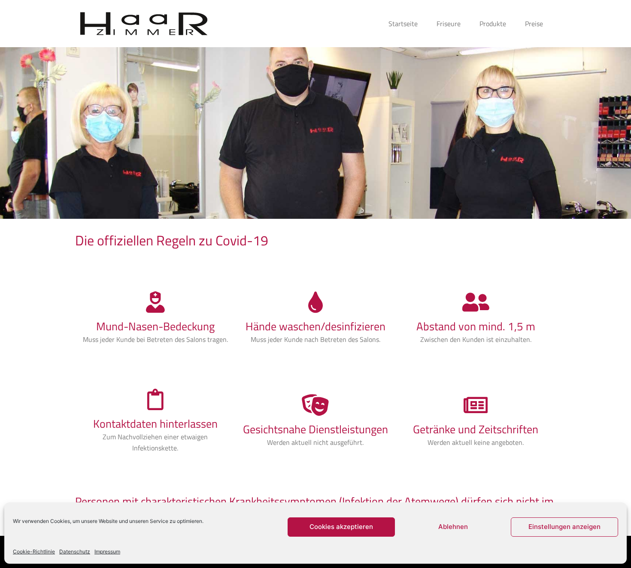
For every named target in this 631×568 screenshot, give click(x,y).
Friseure (449, 23)
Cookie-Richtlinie (34, 551)
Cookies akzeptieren (341, 527)
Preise (534, 23)
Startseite (403, 23)
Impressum (107, 551)
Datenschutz (74, 551)
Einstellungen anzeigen (564, 527)
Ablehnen (453, 527)
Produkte (492, 23)
